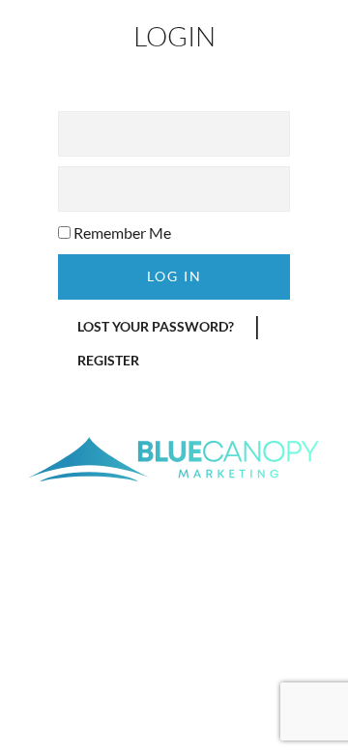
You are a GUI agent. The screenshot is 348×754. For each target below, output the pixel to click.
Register (108, 360)
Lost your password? (155, 326)
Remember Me (121, 232)
